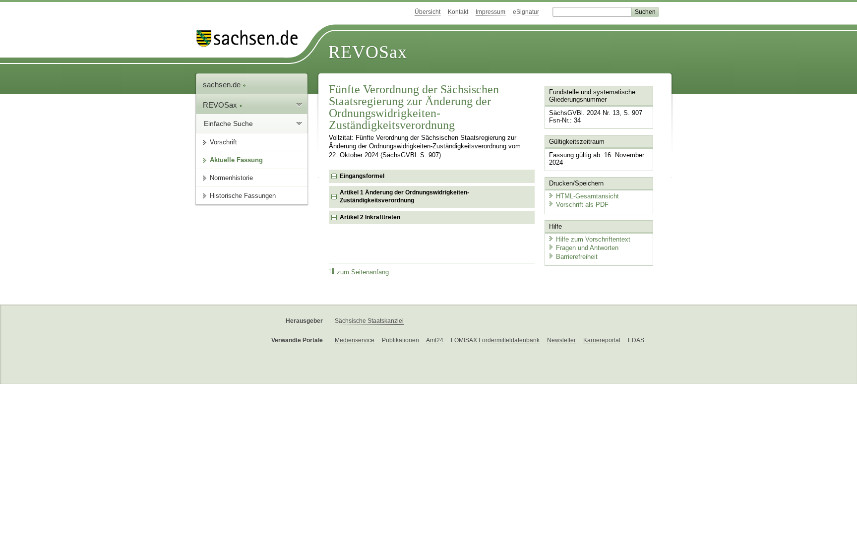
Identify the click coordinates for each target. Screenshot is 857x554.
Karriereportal (601, 340)
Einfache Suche (228, 123)
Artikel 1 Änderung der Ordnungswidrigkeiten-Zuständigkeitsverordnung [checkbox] (404, 196)
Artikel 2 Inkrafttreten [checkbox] (370, 217)
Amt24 (434, 340)
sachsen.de (223, 84)
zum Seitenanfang (363, 272)
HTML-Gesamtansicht (587, 196)
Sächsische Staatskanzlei (369, 320)
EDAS (636, 340)
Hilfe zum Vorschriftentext (593, 239)
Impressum (490, 11)
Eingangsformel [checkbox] (362, 176)
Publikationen (400, 340)
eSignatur (526, 11)
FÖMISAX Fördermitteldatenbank (495, 340)
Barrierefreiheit (577, 256)
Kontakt (458, 11)
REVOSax (367, 52)
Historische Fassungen (243, 195)
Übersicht (427, 11)
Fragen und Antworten (587, 247)
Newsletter (561, 340)
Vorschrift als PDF (582, 204)
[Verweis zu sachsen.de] (250, 38)
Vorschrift (223, 142)
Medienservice (354, 340)
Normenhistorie (231, 178)
